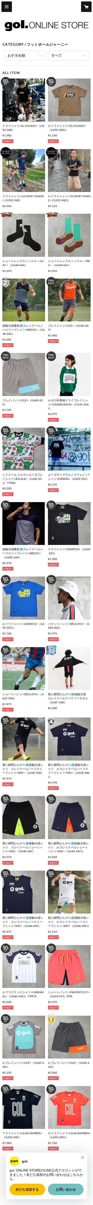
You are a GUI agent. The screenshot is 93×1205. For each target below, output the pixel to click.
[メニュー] (6, 6)
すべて (56, 55)
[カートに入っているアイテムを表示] (86, 6)
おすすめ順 (16, 55)
